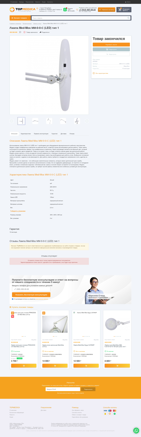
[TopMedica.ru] (22, 9)
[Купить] (23, 366)
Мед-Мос (126, 66)
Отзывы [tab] (72, 134)
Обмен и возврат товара (79, 415)
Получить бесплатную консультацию (31, 294)
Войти (128, 2)
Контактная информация (17, 412)
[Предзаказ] (55, 366)
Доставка (43, 410)
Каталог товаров (20, 18)
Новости (12, 415)
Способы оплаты (77, 412)
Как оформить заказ (78, 410)
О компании (13, 410)
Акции (11, 417)
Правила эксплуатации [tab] (41, 134)
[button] (14, 2)
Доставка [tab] (63, 134)
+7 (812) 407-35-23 (87, 9)
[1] (65, 11)
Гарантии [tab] (54, 134)
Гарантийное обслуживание (80, 417)
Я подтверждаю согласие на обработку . (31, 299)
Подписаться (88, 389)
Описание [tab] (14, 134)
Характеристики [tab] (26, 134)
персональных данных (42, 299)
